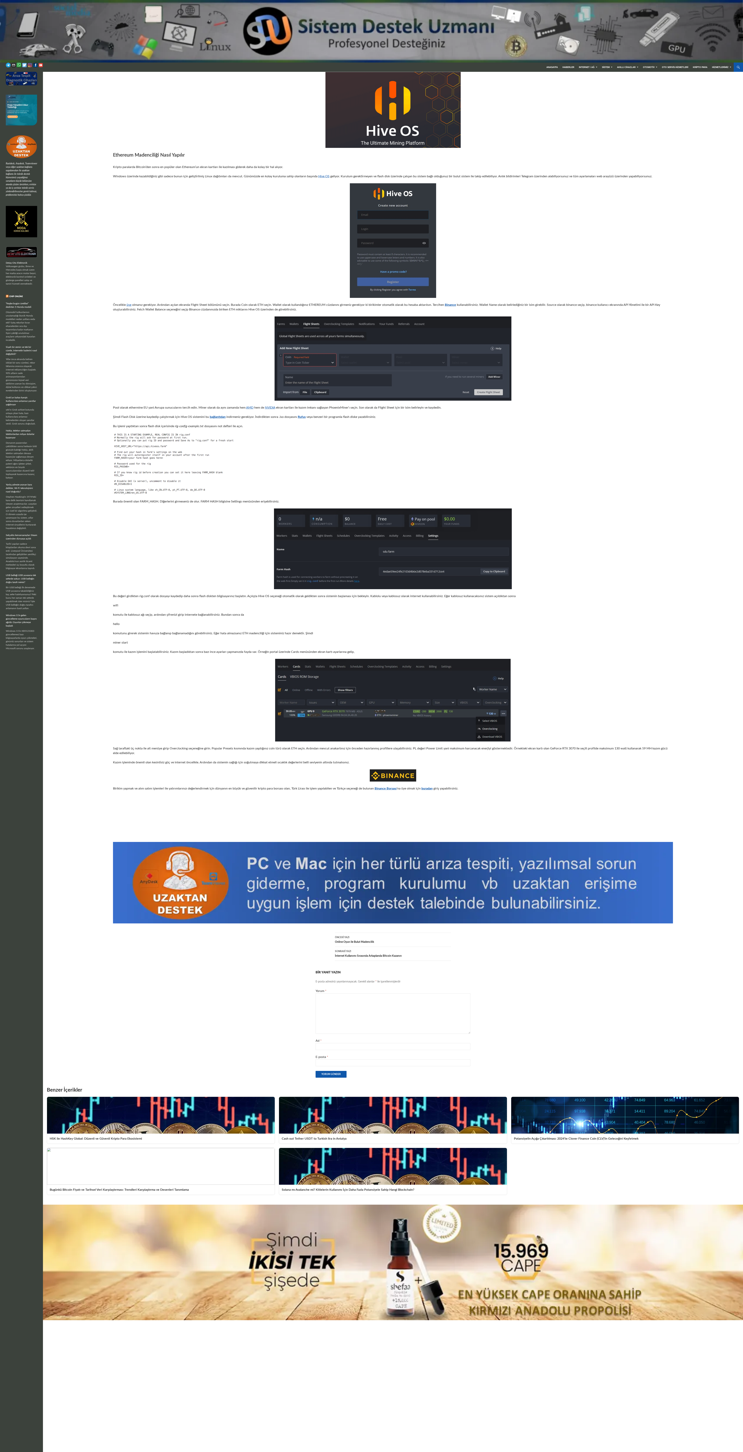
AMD (249, 407)
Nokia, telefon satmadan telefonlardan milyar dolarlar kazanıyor (20, 434)
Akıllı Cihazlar (626, 67)
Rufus (302, 416)
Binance (450, 304)
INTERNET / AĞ (587, 67)
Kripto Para (700, 67)
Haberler (568, 67)
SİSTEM (606, 67)
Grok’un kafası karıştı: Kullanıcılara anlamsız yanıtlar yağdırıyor (21, 401)
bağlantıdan (218, 416)
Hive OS (324, 176)
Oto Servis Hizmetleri (675, 67)
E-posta (322, 1057)
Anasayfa (552, 67)
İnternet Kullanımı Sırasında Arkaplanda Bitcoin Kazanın (368, 953)
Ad (319, 1040)
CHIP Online (16, 296)
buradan (427, 788)
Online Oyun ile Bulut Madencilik (354, 939)
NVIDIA (270, 407)
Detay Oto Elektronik (16, 263)
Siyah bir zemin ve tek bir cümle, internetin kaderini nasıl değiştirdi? (21, 350)
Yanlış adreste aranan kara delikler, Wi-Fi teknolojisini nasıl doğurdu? (19, 488)
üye (129, 304)
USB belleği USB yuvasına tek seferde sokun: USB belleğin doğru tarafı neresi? (21, 578)
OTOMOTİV (649, 67)
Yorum (321, 991)
